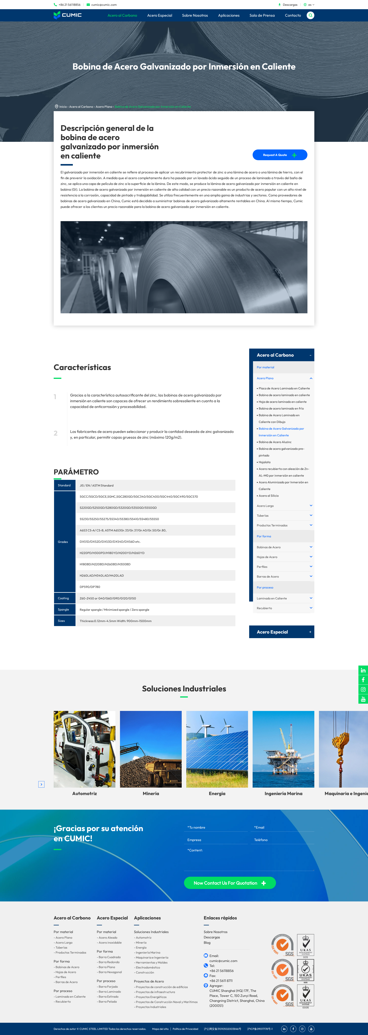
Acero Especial (159, 15)
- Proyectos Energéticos (150, 997)
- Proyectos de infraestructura (154, 992)
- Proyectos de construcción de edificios (161, 987)
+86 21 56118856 (67, 5)
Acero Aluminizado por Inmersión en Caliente (283, 485)
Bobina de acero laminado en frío (281, 408)
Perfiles (262, 567)
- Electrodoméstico (147, 967)
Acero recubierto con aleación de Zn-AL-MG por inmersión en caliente (284, 472)
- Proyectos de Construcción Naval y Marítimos (166, 1002)
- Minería (140, 942)
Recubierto (264, 608)
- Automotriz (142, 937)
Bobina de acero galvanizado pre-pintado (281, 452)
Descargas (287, 5)
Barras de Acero (268, 576)
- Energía (140, 947)
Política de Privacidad (185, 1029)
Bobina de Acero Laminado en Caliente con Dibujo (279, 418)
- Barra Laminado (109, 991)
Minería (151, 793)
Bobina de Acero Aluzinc (275, 442)
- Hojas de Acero (65, 972)
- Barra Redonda (108, 962)
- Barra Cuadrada (109, 957)
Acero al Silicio (269, 495)
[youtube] (363, 699)
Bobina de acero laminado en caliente (284, 395)
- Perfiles (60, 977)
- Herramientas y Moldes (151, 962)
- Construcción (144, 972)
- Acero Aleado (107, 937)
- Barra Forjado (107, 986)
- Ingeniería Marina (147, 952)
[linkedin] (363, 670)
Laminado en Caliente (272, 598)
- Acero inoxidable (109, 942)
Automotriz (84, 793)
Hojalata (264, 462)
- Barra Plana (106, 967)
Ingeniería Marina (283, 793)
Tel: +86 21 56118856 (221, 968)
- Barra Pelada (107, 1001)
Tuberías (263, 515)
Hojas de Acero (267, 557)
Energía (217, 793)
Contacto (293, 15)
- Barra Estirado (107, 996)
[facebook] (363, 680)
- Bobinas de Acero (66, 967)
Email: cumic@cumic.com (223, 958)
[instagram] (363, 689)
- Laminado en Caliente (70, 996)
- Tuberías (60, 947)
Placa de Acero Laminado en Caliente (284, 388)
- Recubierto (62, 1001)
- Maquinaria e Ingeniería (151, 957)
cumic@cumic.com (101, 5)
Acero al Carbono (122, 15)
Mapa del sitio (160, 1029)
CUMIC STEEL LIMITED (94, 1029)
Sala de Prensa (262, 15)
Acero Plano (104, 106)
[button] (41, 784)
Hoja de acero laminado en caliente (283, 402)
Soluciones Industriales (184, 688)
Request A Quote (280, 154)
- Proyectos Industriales (150, 1007)
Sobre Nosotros (195, 15)
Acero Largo (265, 506)
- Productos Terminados (70, 952)
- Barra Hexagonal (109, 972)
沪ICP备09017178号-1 (260, 1029)
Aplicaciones (229, 15)
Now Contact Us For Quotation (230, 883)
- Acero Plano (63, 937)
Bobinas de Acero (269, 547)
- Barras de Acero (66, 982)
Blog (207, 942)
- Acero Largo (63, 942)
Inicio (63, 106)
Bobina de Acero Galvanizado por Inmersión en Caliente (153, 106)
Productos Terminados (272, 525)
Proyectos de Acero (149, 981)
